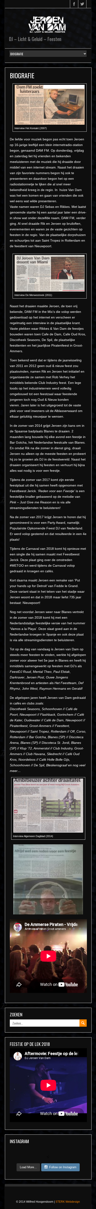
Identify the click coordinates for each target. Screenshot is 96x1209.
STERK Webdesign (67, 1201)
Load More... (28, 1167)
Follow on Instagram (62, 1167)
